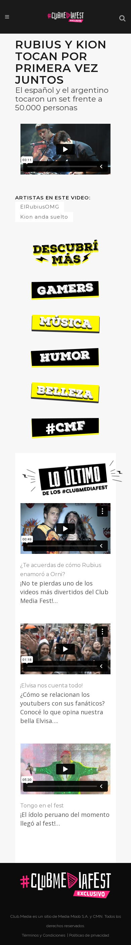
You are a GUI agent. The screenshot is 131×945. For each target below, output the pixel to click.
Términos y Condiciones (44, 935)
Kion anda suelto (44, 217)
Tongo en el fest (42, 805)
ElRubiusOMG (39, 206)
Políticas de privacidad (89, 935)
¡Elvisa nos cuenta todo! (51, 685)
